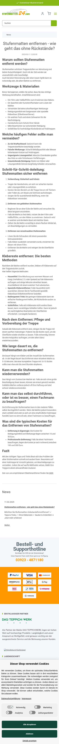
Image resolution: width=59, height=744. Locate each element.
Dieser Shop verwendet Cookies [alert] (29, 663)
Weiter (7, 525)
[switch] (10, 707)
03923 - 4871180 (29, 560)
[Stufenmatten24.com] (16, 12)
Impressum (26, 698)
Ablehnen (29, 734)
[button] (42, 13)
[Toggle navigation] (54, 13)
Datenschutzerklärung (10, 698)
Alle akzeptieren (29, 724)
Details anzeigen (29, 741)
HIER (51, 473)
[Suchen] (54, 23)
